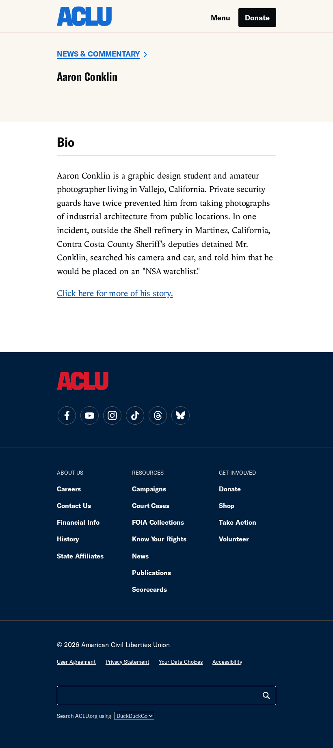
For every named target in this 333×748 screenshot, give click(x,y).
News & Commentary (98, 53)
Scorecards (149, 589)
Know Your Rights (159, 539)
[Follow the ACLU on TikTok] (135, 415)
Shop (227, 505)
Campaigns (149, 489)
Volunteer (234, 539)
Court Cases (150, 505)
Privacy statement (127, 662)
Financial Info (78, 522)
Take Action (237, 522)
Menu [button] (220, 17)
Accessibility (227, 662)
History (68, 539)
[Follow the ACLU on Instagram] (112, 415)
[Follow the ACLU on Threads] (157, 415)
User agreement (76, 662)
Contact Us (74, 505)
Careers (69, 489)
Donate (257, 17)
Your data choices (181, 662)
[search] (266, 695)
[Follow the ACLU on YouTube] (89, 415)
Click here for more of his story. (115, 293)
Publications (151, 572)
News (140, 556)
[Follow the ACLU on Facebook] (66, 415)
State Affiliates (80, 556)
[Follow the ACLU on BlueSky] (180, 415)
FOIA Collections (158, 522)
